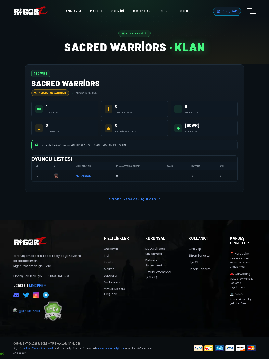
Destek (182, 11)
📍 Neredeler (239, 253)
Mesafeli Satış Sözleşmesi (155, 251)
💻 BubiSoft (238, 294)
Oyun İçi (117, 11)
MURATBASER (84, 175)
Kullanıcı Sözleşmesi (153, 262)
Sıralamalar (112, 282)
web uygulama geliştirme (110, 348)
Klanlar (109, 262)
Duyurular (142, 11)
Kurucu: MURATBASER (52, 92)
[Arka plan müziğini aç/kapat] (2, 354)
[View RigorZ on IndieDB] (28, 311)
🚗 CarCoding (240, 274)
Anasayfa (73, 11)
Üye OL (194, 262)
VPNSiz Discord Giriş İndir (114, 291)
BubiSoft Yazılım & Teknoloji (37, 348)
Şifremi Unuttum (200, 255)
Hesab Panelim (200, 269)
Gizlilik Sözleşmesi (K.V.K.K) (158, 274)
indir (107, 255)
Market (96, 11)
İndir (164, 11)
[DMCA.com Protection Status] (52, 311)
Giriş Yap (195, 249)
